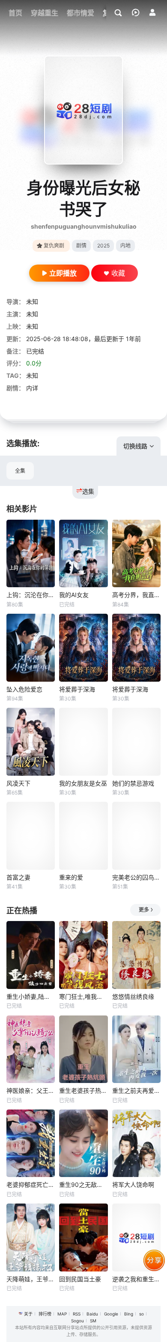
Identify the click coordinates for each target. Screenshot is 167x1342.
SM (93, 1320)
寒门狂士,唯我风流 (83, 996)
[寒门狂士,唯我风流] (83, 955)
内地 (125, 245)
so (141, 1313)
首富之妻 (18, 877)
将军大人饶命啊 (133, 1184)
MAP (62, 1313)
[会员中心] (152, 12)
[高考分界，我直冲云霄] (136, 554)
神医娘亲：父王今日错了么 (30, 1090)
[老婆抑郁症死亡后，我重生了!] (30, 1143)
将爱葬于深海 (77, 689)
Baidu (92, 1313)
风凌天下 (18, 783)
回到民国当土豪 (80, 1279)
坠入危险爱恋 (24, 689)
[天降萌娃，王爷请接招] (30, 1237)
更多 (144, 909)
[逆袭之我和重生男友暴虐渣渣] (136, 1237)
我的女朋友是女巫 (83, 783)
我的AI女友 (74, 594)
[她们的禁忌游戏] (136, 742)
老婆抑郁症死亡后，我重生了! (30, 1184)
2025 (103, 245)
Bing (128, 1313)
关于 (28, 1313)
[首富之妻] (30, 836)
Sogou (77, 1320)
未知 (32, 301)
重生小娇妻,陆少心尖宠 (30, 996)
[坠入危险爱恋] (30, 648)
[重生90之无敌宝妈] (83, 1143)
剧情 (81, 245)
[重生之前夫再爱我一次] (136, 1049)
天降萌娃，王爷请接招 (30, 1279)
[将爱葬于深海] (83, 648)
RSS (77, 1313)
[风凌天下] (30, 742)
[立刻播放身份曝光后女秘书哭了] (83, 110)
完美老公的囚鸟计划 (136, 877)
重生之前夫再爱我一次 (136, 1090)
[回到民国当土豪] (83, 1237)
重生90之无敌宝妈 (83, 1184)
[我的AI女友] (83, 554)
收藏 (118, 273)
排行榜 (45, 1313)
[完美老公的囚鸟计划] (136, 836)
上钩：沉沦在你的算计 (30, 594)
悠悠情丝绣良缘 (133, 996)
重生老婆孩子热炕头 (83, 1090)
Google (111, 1313)
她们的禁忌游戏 (133, 783)
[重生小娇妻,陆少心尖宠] (30, 955)
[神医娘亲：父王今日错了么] (30, 1049)
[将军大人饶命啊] (136, 1143)
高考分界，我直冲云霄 (136, 594)
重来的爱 (71, 877)
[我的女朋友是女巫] (83, 742)
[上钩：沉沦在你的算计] (30, 554)
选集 (88, 491)
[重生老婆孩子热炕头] (83, 1049)
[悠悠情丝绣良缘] (136, 955)
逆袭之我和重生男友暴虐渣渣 (136, 1279)
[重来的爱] (83, 836)
